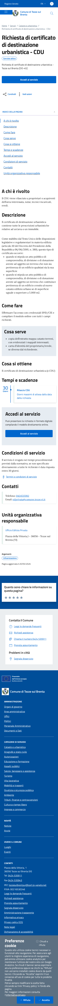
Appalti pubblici (12, 766)
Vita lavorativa (11, 780)
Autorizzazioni (11, 756)
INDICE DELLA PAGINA (12, 111)
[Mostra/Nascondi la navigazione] (6, 12)
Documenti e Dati (13, 730)
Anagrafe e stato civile (15, 752)
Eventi (7, 852)
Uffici (6, 716)
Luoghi (7, 847)
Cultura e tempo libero (15, 804)
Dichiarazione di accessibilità (18, 932)
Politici (7, 721)
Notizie (7, 826)
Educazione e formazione (16, 761)
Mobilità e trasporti (13, 785)
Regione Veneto (11, 3)
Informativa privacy (14, 917)
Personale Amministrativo (17, 726)
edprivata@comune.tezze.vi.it (29, 499)
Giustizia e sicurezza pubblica (19, 790)
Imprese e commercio (15, 809)
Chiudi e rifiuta (46, 943)
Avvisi (7, 830)
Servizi (13, 25)
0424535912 (22, 495)
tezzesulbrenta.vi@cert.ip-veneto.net (27, 885)
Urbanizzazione (10, 558)
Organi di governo (13, 706)
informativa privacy (15, 995)
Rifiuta (28, 1000)
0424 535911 (15, 875)
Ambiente (9, 795)
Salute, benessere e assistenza (19, 771)
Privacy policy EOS (13, 922)
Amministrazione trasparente (19, 912)
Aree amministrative (14, 711)
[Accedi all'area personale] (52, 3)
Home (4, 25)
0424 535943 (15, 880)
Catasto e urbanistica (28, 25)
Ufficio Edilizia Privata (16, 530)
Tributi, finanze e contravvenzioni (21, 800)
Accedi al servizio (29, 433)
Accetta (47, 1000)
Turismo (8, 776)
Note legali (9, 927)
